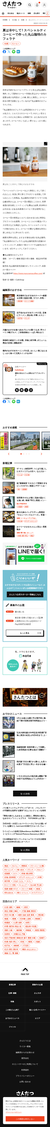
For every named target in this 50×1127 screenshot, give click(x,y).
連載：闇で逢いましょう (25, 532)
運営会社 (25, 1058)
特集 (12, 1001)
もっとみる (25, 793)
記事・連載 (12, 993)
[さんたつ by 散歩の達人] (12, 5)
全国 (22, 20)
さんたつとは (25, 1040)
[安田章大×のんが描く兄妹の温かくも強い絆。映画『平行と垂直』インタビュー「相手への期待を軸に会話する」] (25, 502)
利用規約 (25, 1069)
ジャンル (12, 1026)
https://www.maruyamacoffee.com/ (28, 273)
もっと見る (25, 849)
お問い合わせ (25, 1081)
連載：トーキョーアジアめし (27, 518)
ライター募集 (25, 1046)
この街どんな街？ (12, 1009)
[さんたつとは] (25, 697)
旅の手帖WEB (22, 503)
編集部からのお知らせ (25, 1052)
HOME (5, 20)
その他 (14, 20)
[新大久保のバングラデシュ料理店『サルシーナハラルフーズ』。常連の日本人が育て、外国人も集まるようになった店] (25, 517)
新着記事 (12, 984)
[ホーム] (3, 13)
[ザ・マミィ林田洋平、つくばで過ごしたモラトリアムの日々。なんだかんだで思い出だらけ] (25, 473)
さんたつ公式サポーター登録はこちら (25, 594)
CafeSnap (19, 369)
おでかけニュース (12, 1018)
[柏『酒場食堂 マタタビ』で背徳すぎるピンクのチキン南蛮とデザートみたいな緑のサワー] (25, 488)
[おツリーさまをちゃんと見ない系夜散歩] (25, 531)
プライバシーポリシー (25, 1075)
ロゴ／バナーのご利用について (25, 1064)
